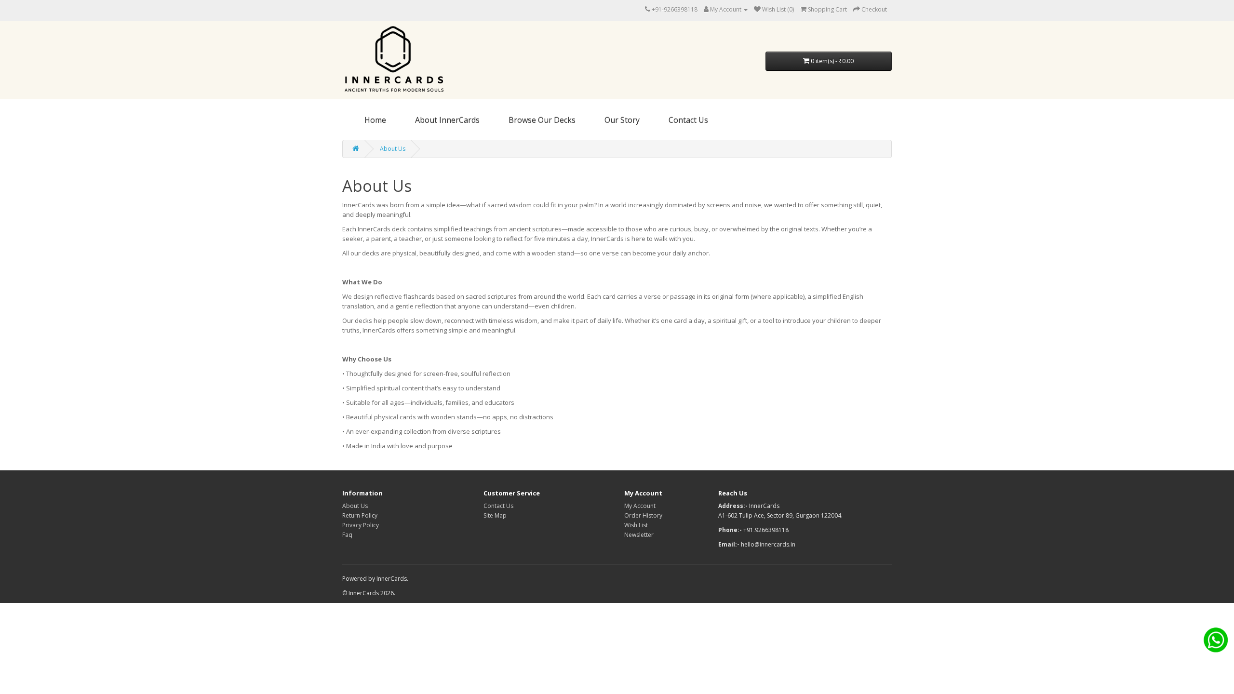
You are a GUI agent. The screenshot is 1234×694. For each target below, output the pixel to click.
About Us (392, 149)
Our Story (622, 120)
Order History (643, 515)
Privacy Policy (360, 525)
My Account (640, 506)
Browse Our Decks (542, 120)
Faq (347, 535)
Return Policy (359, 515)
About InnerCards (447, 120)
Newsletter (639, 535)
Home (375, 120)
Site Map (495, 515)
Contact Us (688, 120)
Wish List (636, 525)
